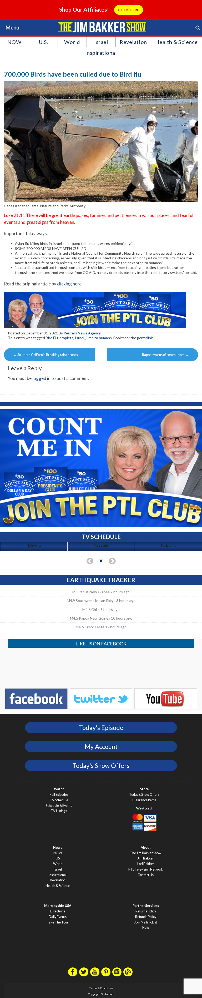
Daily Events (58, 917)
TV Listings (59, 811)
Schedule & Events (59, 806)
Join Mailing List (145, 922)
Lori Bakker (145, 864)
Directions (57, 911)
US (58, 858)
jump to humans (99, 337)
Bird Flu (52, 337)
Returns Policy (145, 911)
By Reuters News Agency (80, 333)
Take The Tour (57, 922)
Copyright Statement (101, 994)
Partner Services (146, 906)
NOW (14, 42)
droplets (66, 337)
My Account (101, 746)
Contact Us (146, 875)
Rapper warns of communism (165, 355)
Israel (101, 42)
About (146, 847)
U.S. (43, 42)
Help (145, 928)
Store (144, 789)
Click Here (128, 10)
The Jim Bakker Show (145, 853)
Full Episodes (59, 795)
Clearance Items (144, 800)
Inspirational (101, 53)
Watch (59, 789)
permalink (145, 337)
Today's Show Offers (101, 765)
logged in (41, 378)
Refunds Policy (145, 917)
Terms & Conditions (101, 988)
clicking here (69, 283)
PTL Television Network (145, 869)
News (57, 847)
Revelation (133, 42)
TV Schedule (59, 800)
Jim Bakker (102, 27)
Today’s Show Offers (144, 795)
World (72, 42)
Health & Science (176, 42)
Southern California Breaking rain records (45, 355)
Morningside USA (57, 906)
